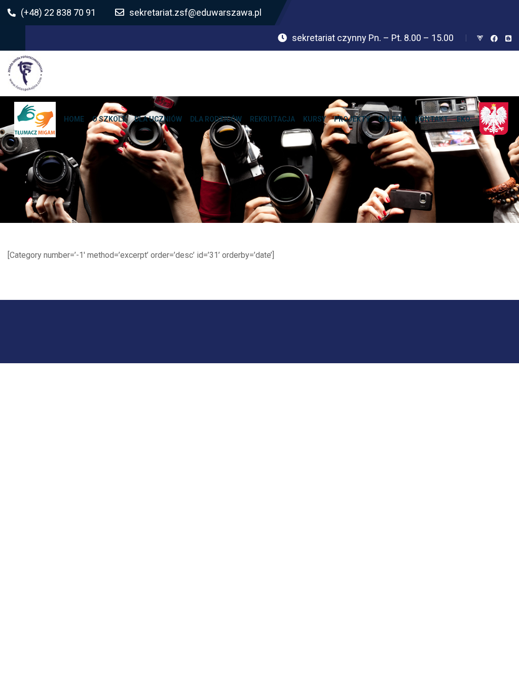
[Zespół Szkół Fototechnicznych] (25, 73)
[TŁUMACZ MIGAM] (35, 119)
